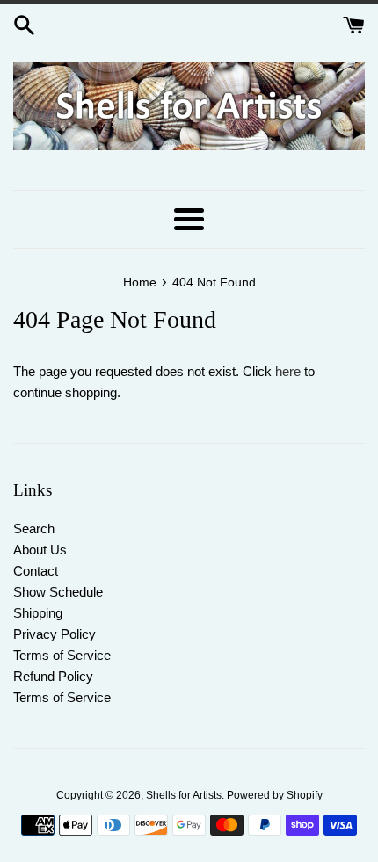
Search (34, 528)
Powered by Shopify (275, 795)
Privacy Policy (54, 634)
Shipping (37, 612)
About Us (40, 549)
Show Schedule (58, 591)
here (288, 371)
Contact (35, 570)
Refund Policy (53, 676)
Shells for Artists (184, 795)
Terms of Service (62, 655)
